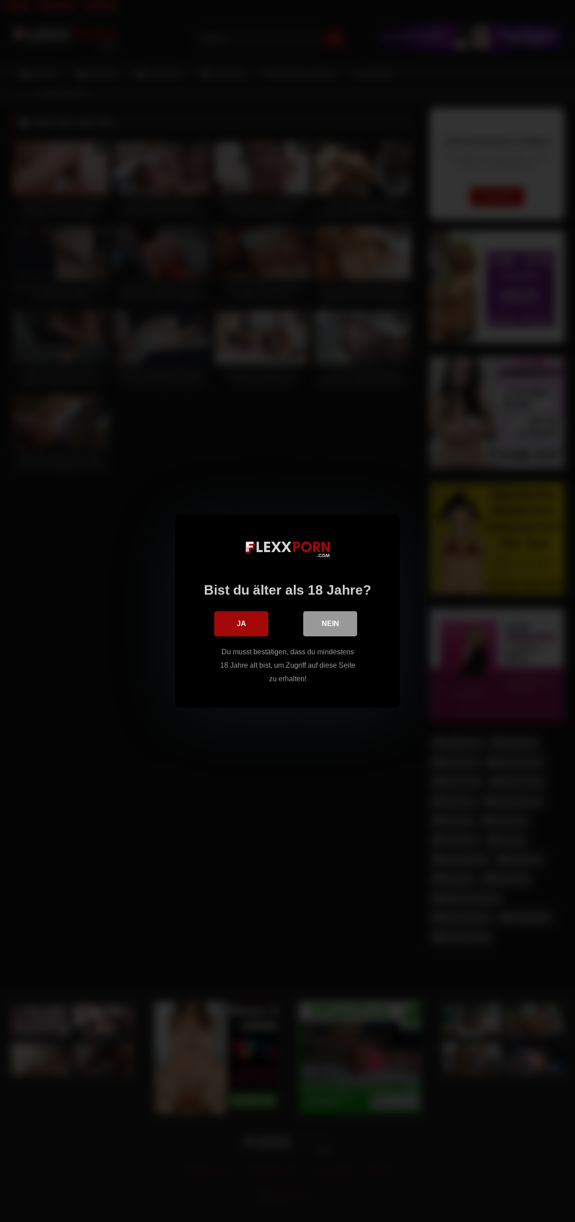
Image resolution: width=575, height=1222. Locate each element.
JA (241, 623)
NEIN (330, 623)
